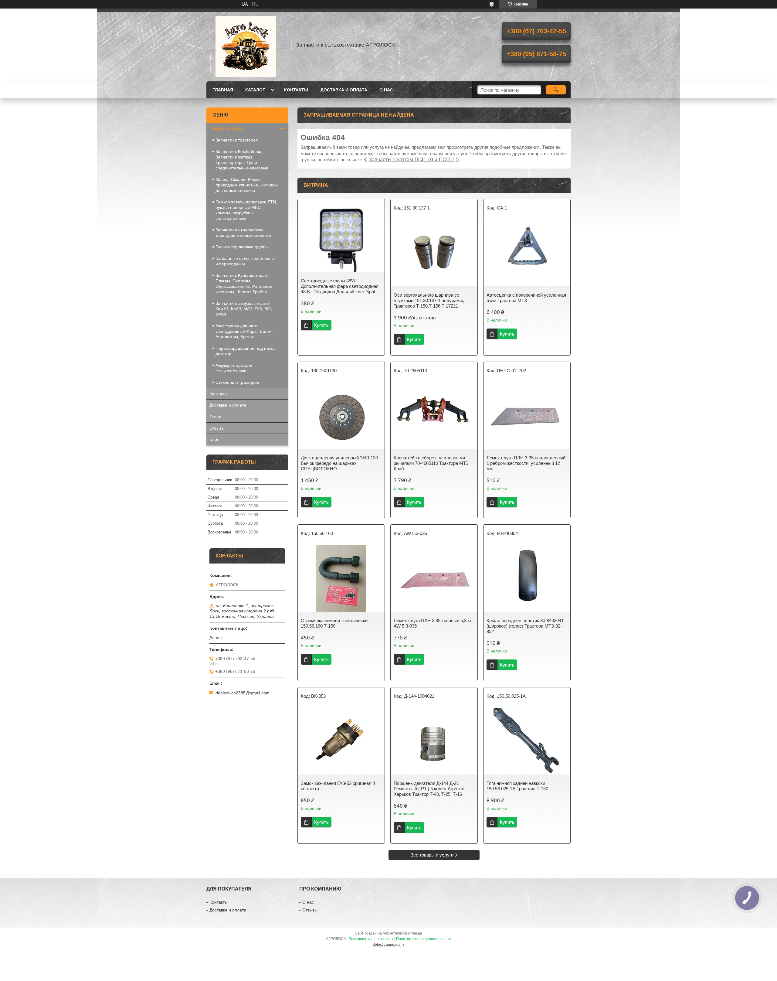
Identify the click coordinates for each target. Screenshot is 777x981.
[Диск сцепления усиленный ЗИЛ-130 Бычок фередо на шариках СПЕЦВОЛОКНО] (341, 415)
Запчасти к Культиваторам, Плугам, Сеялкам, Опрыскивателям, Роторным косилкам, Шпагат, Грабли (243, 283)
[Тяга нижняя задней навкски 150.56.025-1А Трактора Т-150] (527, 741)
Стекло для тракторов (237, 382)
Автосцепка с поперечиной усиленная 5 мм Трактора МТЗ (526, 297)
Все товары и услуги (431, 854)
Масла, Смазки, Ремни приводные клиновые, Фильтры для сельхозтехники (246, 185)
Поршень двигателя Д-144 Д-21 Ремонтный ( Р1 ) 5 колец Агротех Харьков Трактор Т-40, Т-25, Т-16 (429, 789)
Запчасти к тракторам (237, 140)
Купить (321, 325)
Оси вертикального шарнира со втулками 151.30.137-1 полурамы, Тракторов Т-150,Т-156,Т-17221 (429, 300)
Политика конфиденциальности (423, 939)
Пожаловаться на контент (370, 939)
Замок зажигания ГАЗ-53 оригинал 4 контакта (338, 786)
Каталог (255, 89)
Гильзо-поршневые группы (242, 246)
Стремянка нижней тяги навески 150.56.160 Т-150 (334, 623)
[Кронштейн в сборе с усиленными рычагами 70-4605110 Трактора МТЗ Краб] (434, 415)
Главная (222, 89)
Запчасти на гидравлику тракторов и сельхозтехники (243, 232)
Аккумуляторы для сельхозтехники (233, 368)
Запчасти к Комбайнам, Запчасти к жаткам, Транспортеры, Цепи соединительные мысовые (241, 159)
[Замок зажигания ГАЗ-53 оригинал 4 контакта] (341, 741)
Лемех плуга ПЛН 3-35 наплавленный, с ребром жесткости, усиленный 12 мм (527, 463)
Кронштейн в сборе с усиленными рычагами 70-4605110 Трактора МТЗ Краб (431, 463)
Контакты (296, 89)
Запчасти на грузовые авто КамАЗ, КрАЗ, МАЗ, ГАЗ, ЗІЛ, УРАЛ (243, 309)
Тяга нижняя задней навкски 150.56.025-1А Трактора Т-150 (517, 786)
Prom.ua (415, 933)
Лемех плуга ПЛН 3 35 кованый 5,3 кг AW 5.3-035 (432, 623)
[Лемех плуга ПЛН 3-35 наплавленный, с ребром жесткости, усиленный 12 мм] (527, 415)
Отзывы (217, 428)
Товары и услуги (225, 128)
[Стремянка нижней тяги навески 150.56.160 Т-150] (341, 578)
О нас (386, 89)
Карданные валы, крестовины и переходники (245, 261)
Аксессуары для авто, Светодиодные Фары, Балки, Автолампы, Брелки (244, 331)
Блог (214, 439)
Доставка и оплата (344, 89)
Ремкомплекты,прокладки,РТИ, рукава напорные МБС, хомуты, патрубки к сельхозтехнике (246, 210)
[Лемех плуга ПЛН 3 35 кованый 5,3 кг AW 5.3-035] (434, 578)
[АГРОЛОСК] (245, 45)
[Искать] (556, 89)
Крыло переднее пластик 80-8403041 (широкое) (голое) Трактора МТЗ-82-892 (525, 626)
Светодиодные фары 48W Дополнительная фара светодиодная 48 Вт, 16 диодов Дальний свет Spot (339, 286)
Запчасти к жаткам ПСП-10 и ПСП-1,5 (414, 159)
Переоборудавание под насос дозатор (245, 351)
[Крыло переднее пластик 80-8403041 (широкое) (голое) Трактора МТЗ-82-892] (527, 578)
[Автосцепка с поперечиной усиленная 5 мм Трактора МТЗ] (527, 253)
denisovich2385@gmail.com (242, 692)
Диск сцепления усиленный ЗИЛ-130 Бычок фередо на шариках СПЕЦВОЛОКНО (339, 463)
